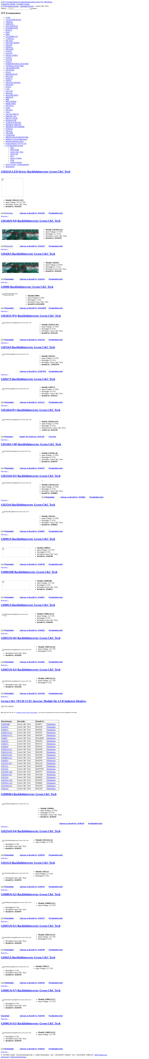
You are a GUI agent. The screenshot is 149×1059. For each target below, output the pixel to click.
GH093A (5, 761)
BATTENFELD (12, 26)
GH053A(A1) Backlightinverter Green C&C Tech (30, 925)
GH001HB (6, 724)
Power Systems (16, 158)
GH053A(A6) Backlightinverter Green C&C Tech (30, 637)
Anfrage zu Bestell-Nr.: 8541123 (32, 402)
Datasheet (9, 437)
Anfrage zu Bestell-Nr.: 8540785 (32, 855)
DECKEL (9, 41)
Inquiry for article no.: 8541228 (32, 437)
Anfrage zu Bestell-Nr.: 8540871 (32, 597)
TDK (12, 160)
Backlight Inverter (27, 6)
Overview (52, 437)
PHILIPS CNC (11, 116)
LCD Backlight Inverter (10, 6)
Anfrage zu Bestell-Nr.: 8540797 (32, 468)
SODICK (9, 129)
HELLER (9, 76)
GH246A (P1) (7, 775)
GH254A (5, 777)
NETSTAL (10, 106)
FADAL (9, 57)
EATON (9, 51)
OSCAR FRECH (12, 114)
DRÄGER (10, 49)
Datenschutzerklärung (18, 1057)
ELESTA (9, 53)
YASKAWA (10, 135)
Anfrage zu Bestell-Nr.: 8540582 (32, 630)
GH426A (5, 727)
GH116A (5, 769)
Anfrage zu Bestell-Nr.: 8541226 (32, 340)
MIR (7, 99)
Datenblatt (9, 213)
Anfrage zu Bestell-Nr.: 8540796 (32, 564)
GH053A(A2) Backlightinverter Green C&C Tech (30, 669)
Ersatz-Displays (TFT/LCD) (16, 144)
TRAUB (9, 131)
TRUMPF (9, 133)
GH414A (5, 789)
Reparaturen (10, 167)
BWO (8, 32)
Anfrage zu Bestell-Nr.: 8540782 (32, 983)
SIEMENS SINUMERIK (15, 127)
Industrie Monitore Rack (15, 141)
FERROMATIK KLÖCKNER (17, 64)
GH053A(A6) (7, 755)
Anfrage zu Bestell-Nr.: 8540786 (32, 950)
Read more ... (5, 216)
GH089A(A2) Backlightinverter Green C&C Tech (30, 894)
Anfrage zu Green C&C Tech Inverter (26, 712)
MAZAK (9, 93)
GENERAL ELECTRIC (15, 66)
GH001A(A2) (7, 733)
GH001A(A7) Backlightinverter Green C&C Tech (30, 990)
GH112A (5, 766)
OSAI (8, 112)
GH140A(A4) (7, 786)
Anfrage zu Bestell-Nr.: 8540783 (32, 887)
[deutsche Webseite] (8, 4)
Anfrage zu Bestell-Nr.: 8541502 (32, 213)
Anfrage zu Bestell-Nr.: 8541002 (32, 662)
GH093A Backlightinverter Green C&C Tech (28, 538)
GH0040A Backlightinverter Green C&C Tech (28, 794)
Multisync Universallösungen (16, 139)
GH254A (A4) (7, 780)
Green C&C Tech (16, 152)
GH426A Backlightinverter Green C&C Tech (28, 253)
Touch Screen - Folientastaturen (17, 164)
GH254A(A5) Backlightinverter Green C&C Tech (30, 475)
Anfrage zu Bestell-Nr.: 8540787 (32, 918)
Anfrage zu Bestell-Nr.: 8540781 (32, 1049)
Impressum (5, 1057)
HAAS (8, 72)
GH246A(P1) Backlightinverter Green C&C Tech (30, 409)
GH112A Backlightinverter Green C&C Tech (28, 862)
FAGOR (9, 60)
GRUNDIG (10, 70)
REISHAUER (11, 120)
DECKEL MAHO (12, 43)
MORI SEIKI (11, 104)
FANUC (9, 62)
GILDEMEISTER (12, 68)
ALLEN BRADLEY (13, 20)
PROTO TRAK (12, 118)
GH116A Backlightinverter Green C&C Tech (28, 347)
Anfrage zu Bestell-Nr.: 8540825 (32, 531)
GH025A (5, 741)
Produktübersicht (56, 213)
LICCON (9, 91)
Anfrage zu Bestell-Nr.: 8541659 (32, 246)
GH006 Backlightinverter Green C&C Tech (27, 286)
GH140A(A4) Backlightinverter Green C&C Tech (30, 220)
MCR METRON (12, 95)
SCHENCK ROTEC (13, 123)
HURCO (9, 78)
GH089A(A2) (7, 758)
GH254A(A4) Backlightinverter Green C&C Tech (30, 831)
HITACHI (14, 154)
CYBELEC (10, 39)
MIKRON (9, 97)
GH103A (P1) (7, 763)
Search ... (4, 8)
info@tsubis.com (101, 1055)
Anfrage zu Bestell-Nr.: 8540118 (71, 823)
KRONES (9, 85)
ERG (12, 148)
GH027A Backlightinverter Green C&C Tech (28, 379)
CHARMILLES (12, 36)
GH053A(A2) (7, 752)
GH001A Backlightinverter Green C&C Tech (28, 604)
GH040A (5, 747)
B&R (8, 34)
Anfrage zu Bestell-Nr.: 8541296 (32, 693)
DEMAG (9, 47)
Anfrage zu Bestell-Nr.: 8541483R (33, 308)
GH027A (5, 744)
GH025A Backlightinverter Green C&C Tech (28, 957)
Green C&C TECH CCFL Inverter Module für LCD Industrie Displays (43, 701)
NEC (12, 156)
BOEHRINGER (12, 28)
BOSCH (9, 30)
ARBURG (10, 24)
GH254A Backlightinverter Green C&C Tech (28, 504)
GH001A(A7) (7, 735)
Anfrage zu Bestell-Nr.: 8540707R (33, 371)
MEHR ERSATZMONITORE (17, 137)
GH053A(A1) (7, 749)
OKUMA (9, 110)
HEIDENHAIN (11, 74)
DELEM (9, 45)
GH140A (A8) (7, 772)
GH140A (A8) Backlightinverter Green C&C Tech (31, 444)
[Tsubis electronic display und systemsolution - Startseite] (26, 2)
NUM (8, 108)
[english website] (23, 4)
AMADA (9, 22)
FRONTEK (14, 150)
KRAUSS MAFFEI (13, 83)
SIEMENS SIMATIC (14, 125)
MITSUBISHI (11, 102)
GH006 (4, 738)
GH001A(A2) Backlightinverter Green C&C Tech (30, 1023)
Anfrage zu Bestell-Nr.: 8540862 (72, 497)
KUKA (8, 87)
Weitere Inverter (16, 162)
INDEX (9, 81)
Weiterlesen (51, 724)
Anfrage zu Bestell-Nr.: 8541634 (32, 279)
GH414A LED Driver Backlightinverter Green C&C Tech (35, 171)
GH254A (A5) (7, 783)
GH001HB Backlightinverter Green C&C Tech (29, 571)
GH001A (5, 730)
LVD (7, 89)
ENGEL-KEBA (12, 55)
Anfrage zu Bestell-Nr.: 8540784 (32, 1016)
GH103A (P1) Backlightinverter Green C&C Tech (31, 315)
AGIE (8, 18)
